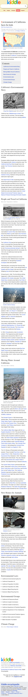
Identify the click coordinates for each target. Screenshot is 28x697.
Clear (22, 6)
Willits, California (6, 414)
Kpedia (18, 10)
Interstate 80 (22, 339)
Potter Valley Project (6, 421)
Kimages (13, 10)
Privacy (17, 692)
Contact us (3, 693)
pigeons (21, 549)
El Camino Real (11, 232)
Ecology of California (20, 30)
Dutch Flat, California (8, 111)
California (13, 55)
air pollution (20, 332)
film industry (11, 278)
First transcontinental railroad (12, 248)
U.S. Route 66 (11, 316)
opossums (9, 555)
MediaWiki (15, 690)
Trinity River (17, 468)
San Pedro (22, 280)
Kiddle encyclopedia (14, 662)
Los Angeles (8, 218)
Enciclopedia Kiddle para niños (15, 693)
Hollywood (4, 278)
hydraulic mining (5, 174)
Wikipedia (19, 689)
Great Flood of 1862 (8, 179)
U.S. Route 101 (13, 311)
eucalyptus (4, 262)
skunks (14, 555)
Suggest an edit (18, 676)
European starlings (18, 551)
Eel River (3, 423)
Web (4, 10)
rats (19, 555)
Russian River (12, 423)
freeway (18, 329)
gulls (2, 553)
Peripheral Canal (5, 474)
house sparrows (9, 551)
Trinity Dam (7, 468)
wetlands (24, 461)
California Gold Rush (6, 164)
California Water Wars (9, 430)
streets (3, 546)
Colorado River (23, 488)
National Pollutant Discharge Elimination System (13, 195)
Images (8, 10)
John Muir (3, 441)
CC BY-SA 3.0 (16, 686)
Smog (7, 332)
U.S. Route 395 (18, 325)
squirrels (3, 566)
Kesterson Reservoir (6, 486)
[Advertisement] (14, 16)
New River (12, 483)
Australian (18, 260)
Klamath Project (7, 417)
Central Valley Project (9, 464)
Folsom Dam (14, 466)
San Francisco (9, 166)
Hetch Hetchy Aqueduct (13, 437)
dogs (14, 566)
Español (22, 10)
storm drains (15, 557)
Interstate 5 (9, 343)
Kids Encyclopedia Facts (6, 27)
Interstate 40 (18, 341)
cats (9, 566)
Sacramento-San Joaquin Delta (14, 459)
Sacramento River (5, 456)
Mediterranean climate (15, 113)
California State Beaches (7, 325)
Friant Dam (17, 452)
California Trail (7, 242)
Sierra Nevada (11, 327)
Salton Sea (17, 486)
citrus (7, 271)
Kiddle (2, 692)
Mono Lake (18, 409)
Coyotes (9, 570)
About (12, 692)
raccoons (3, 555)
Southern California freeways (9, 304)
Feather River (10, 470)
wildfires (24, 117)
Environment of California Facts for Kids (11, 669)
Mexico (9, 233)
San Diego (10, 269)
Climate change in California (12, 626)
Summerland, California (14, 217)
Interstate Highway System (8, 339)
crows (2, 551)
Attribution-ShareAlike (15, 665)
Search (25, 6)
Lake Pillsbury (10, 425)
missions (13, 162)
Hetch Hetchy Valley (10, 443)
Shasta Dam (16, 454)
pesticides (23, 483)
